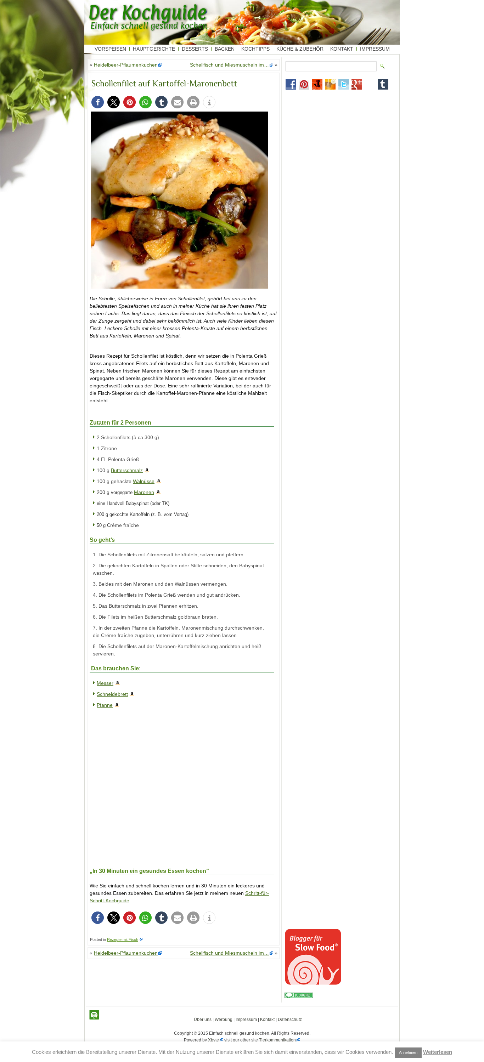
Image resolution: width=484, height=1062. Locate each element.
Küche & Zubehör (299, 49)
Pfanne (105, 705)
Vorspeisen (110, 49)
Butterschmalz (127, 470)
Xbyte (213, 1040)
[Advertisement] (143, 793)
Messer (105, 683)
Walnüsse (143, 481)
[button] (97, 102)
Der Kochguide (147, 12)
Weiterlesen (437, 1052)
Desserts (195, 49)
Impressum (375, 49)
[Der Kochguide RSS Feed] (94, 1015)
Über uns (203, 1019)
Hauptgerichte (154, 49)
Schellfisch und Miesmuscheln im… (229, 65)
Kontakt (341, 49)
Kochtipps (255, 49)
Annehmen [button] (408, 1052)
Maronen (144, 492)
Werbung (223, 1019)
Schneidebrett (112, 694)
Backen (225, 49)
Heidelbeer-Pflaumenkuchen (126, 65)
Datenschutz (290, 1019)
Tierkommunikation (277, 1040)
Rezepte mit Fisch (122, 939)
